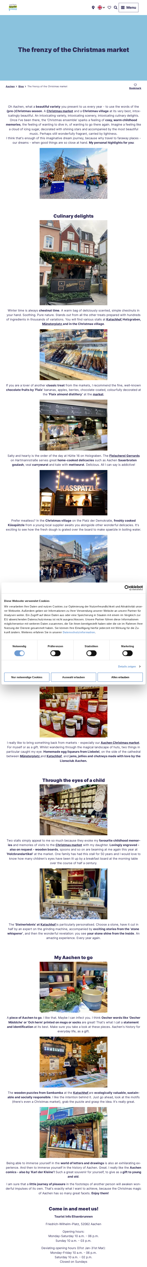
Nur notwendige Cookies (26, 677)
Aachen (10, 86)
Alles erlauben (120, 677)
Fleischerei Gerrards (124, 456)
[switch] (55, 653)
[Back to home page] (13, 7)
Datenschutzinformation (79, 632)
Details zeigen (127, 666)
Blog (21, 86)
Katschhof (54, 756)
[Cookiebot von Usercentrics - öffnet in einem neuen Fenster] (127, 587)
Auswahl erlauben (73, 677)
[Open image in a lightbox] (73, 173)
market (98, 394)
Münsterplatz (30, 756)
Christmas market (69, 845)
